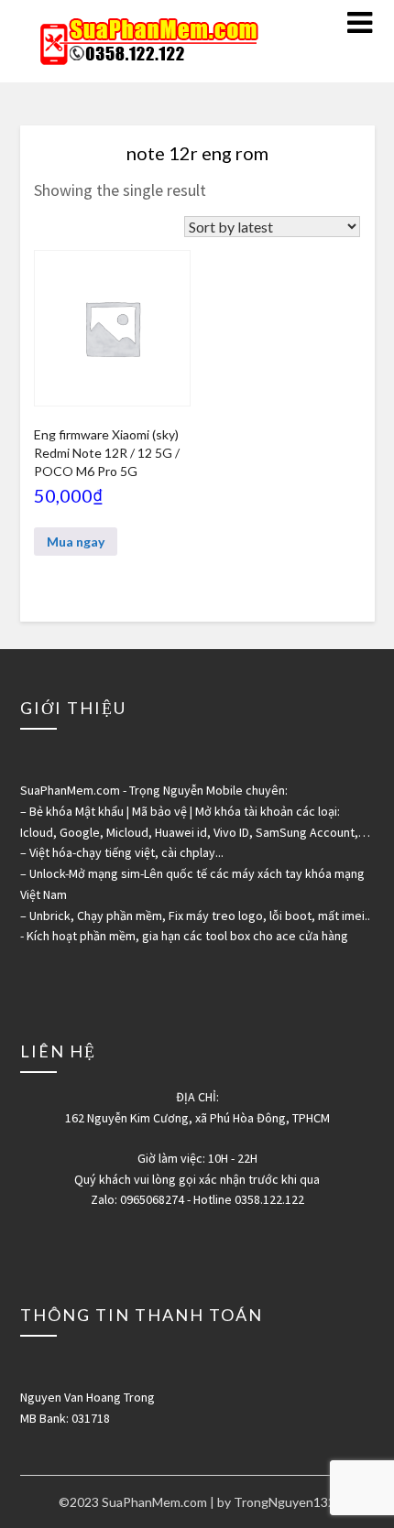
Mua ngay (75, 541)
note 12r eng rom (197, 153)
